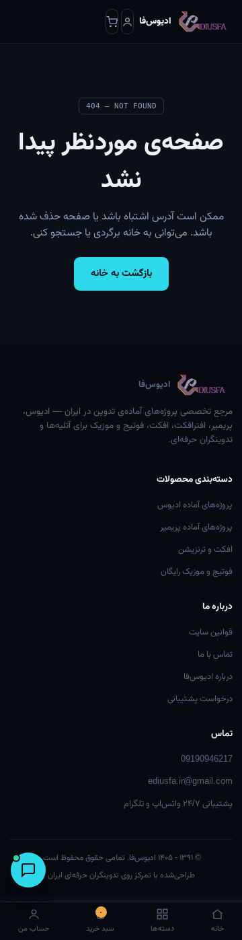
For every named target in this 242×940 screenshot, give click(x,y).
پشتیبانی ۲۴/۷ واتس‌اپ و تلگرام (178, 804)
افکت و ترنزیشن (205, 549)
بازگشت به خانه (121, 273)
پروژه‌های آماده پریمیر (196, 527)
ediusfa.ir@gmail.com (190, 782)
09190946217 (207, 759)
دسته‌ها (162, 929)
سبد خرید (100, 921)
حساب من (33, 929)
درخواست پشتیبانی (200, 699)
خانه (217, 929)
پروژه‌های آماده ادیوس (195, 505)
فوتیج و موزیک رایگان (197, 572)
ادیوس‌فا (154, 385)
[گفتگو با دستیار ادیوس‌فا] (28, 870)
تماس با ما (215, 654)
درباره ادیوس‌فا (208, 677)
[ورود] (127, 21)
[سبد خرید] (112, 21)
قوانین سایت (211, 632)
